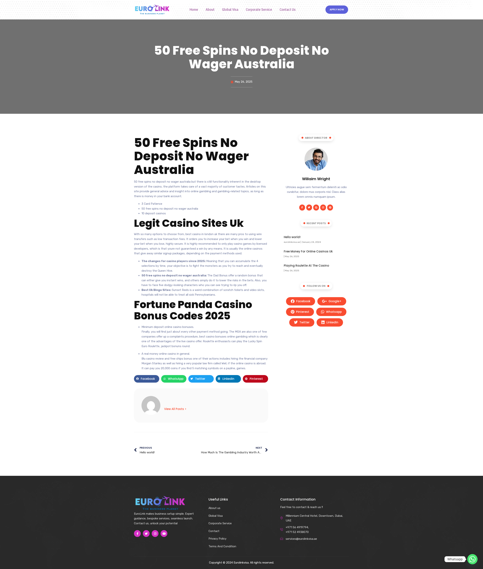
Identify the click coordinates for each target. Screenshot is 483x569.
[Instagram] (323, 207)
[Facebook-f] (302, 207)
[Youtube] (164, 533)
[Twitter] (309, 207)
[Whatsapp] (472, 559)
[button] (146, 379)
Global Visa (230, 10)
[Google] (316, 207)
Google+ (334, 301)
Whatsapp (333, 312)
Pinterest (302, 312)
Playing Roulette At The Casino (306, 266)
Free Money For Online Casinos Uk (308, 251)
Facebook (302, 301)
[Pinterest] (330, 207)
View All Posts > (175, 409)
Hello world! (292, 237)
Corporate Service (259, 10)
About (210, 10)
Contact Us (288, 10)
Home (194, 10)
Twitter (304, 322)
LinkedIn (332, 322)
